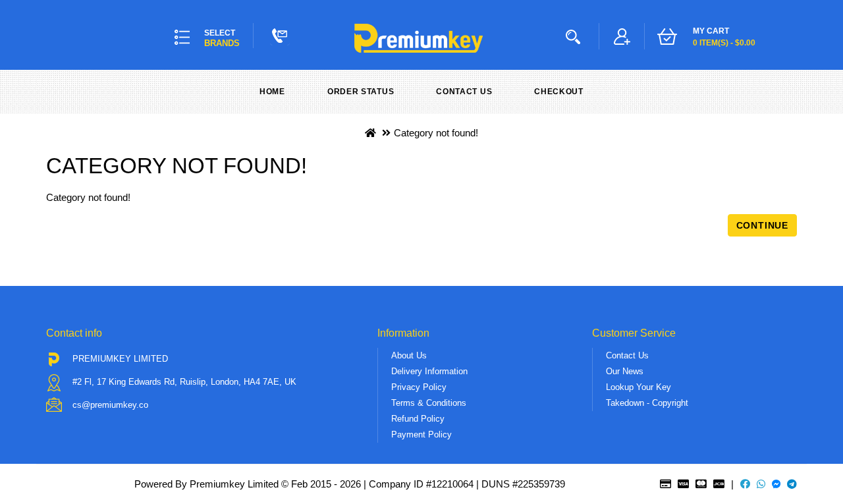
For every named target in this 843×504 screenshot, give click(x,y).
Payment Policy (421, 434)
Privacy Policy (419, 387)
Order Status (360, 91)
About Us (409, 355)
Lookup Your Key (638, 387)
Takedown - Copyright (647, 403)
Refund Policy (418, 419)
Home (272, 91)
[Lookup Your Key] (575, 36)
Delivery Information (429, 371)
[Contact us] (280, 35)
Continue (762, 225)
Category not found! (436, 132)
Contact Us (464, 91)
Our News (624, 371)
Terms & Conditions (428, 403)
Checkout (559, 91)
